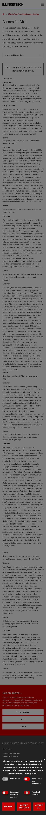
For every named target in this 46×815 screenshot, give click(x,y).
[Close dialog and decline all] (44, 758)
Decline (8, 806)
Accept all (39, 806)
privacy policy (31, 773)
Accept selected (24, 806)
